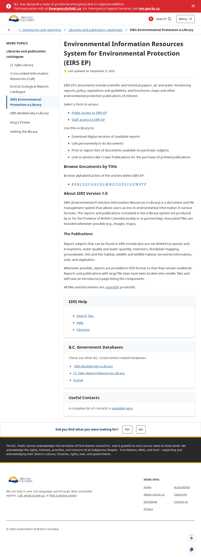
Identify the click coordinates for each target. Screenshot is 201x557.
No (141, 429)
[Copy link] (191, 549)
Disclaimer (151, 502)
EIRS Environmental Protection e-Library (25, 102)
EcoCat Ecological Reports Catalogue (29, 89)
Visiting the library (23, 131)
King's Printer (20, 122)
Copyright (180, 494)
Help (80, 323)
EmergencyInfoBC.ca (65, 8)
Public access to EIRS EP (89, 113)
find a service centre (63, 495)
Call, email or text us (31, 495)
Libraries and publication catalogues (95, 30)
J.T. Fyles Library (21, 65)
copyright (112, 287)
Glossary (83, 329)
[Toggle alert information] (151, 18)
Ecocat (78, 380)
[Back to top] (191, 537)
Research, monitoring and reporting (34, 30)
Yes (127, 429)
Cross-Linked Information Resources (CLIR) (29, 76)
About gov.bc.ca (154, 494)
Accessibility (182, 487)
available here (122, 408)
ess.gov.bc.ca (149, 8)
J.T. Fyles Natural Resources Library (99, 373)
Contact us (181, 502)
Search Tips (85, 316)
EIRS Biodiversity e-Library (29, 113)
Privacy (148, 509)
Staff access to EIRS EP (88, 119)
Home (147, 487)
